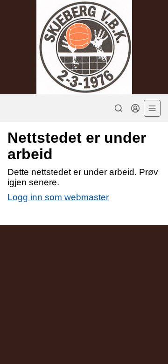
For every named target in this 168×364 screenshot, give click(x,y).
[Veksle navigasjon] (152, 108)
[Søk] (118, 108)
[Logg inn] (135, 108)
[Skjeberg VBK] (84, 47)
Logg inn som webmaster (58, 197)
